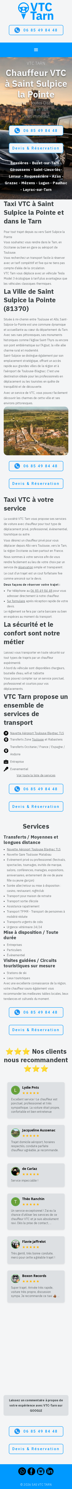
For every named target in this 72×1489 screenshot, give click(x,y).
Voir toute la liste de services (36, 775)
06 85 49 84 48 (40, 30)
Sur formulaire (16, 601)
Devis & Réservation (36, 148)
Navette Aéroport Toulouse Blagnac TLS (37, 733)
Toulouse (38, 739)
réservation (25, 567)
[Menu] (36, 49)
